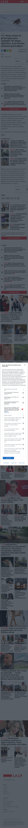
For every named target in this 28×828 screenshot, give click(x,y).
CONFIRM (8, 458)
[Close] (25, 365)
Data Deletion (6, 462)
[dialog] (14, 414)
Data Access (14, 462)
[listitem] (14, 390)
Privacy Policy (22, 462)
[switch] (23, 393)
